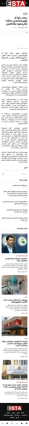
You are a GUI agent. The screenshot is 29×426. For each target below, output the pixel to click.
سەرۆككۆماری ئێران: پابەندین (20, 185)
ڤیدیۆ (17, 417)
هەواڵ (22, 413)
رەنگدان (8, 413)
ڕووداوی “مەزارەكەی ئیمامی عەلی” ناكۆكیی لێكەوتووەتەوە (15, 301)
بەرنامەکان (17, 415)
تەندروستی (24, 415)
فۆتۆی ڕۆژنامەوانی (8, 415)
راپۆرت (13, 413)
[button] (26, 3)
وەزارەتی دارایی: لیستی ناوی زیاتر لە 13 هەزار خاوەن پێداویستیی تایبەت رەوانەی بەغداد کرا (15, 387)
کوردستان (18, 256)
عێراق (25, 14)
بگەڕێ (3, 173)
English (12, 417)
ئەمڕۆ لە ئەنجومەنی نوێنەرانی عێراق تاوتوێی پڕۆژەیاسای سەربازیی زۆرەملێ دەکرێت (14, 343)
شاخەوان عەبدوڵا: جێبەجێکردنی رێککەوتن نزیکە (16, 260)
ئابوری (26, 256)
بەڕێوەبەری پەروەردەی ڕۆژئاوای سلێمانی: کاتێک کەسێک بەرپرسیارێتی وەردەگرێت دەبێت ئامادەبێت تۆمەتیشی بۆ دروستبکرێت (15, 193)
